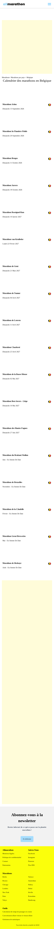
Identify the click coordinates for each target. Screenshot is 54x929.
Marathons (5, 77)
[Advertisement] (27, 692)
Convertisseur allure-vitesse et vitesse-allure (17, 916)
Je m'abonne (27, 839)
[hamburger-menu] (49, 2)
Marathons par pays (18, 77)
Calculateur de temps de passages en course (17, 912)
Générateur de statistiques (11, 919)
